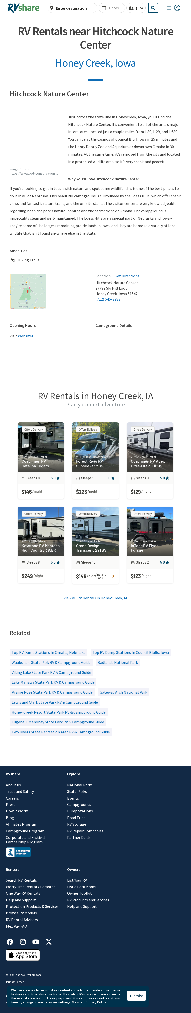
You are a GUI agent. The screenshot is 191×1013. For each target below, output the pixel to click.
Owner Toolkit (79, 893)
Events (73, 798)
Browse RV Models (21, 913)
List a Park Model (81, 887)
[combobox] (75, 8)
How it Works (17, 811)
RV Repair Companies (85, 831)
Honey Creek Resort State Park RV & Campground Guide (59, 712)
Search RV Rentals (21, 880)
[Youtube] (38, 941)
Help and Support (21, 900)
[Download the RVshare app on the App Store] (23, 959)
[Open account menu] (173, 8)
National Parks (80, 785)
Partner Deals (79, 837)
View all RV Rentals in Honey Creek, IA (95, 597)
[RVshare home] (24, 8)
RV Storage (76, 824)
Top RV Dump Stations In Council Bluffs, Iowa (131, 652)
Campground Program (25, 831)
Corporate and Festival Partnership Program (25, 839)
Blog (10, 817)
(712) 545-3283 (108, 299)
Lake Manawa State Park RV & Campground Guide (53, 682)
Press (10, 804)
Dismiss (136, 995)
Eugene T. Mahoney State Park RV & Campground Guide (58, 721)
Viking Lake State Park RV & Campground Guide (51, 672)
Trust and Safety (20, 791)
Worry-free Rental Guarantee (31, 887)
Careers (12, 798)
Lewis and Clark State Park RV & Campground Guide (55, 702)
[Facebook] (12, 941)
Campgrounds (79, 804)
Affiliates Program (21, 824)
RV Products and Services (88, 900)
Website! (25, 335)
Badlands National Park (118, 662)
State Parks (77, 791)
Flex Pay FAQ (16, 926)
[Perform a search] (153, 8)
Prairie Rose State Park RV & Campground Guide (52, 692)
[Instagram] (25, 941)
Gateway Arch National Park (123, 692)
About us (13, 785)
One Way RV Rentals (23, 893)
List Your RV (77, 880)
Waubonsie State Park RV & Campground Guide (51, 662)
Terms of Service (15, 982)
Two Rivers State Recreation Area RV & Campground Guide (61, 731)
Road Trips (76, 817)
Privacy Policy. (96, 1002)
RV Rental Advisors (22, 919)
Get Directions (127, 276)
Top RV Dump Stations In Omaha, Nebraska (48, 652)
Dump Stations (80, 811)
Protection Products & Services (32, 906)
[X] (49, 941)
